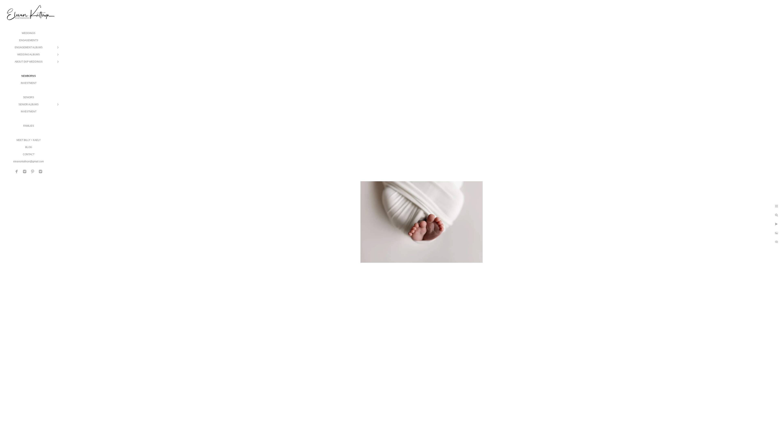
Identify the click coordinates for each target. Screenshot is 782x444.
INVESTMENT (28, 83)
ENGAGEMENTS (28, 40)
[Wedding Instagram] (24, 171)
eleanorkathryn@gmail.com (28, 161)
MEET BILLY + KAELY (28, 140)
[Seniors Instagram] (40, 171)
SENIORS (28, 97)
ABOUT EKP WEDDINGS (29, 61)
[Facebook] (16, 171)
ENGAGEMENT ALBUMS (29, 47)
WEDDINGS (28, 33)
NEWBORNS (28, 76)
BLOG (28, 147)
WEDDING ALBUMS (28, 54)
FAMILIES (28, 125)
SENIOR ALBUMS (28, 104)
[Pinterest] (32, 171)
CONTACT (28, 154)
